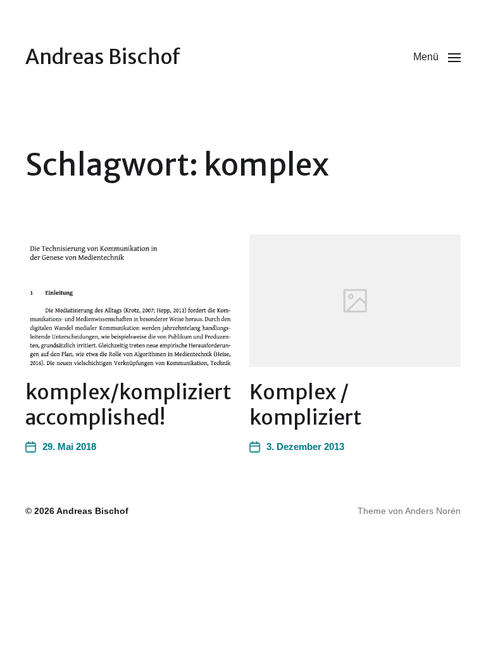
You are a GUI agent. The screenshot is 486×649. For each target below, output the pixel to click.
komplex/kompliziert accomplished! (128, 405)
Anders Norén (433, 511)
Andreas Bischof (102, 57)
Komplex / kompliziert (305, 405)
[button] (437, 57)
